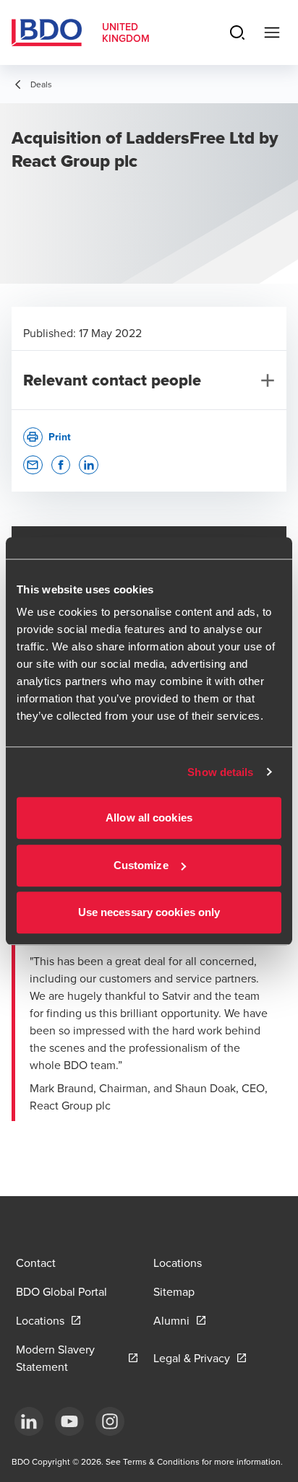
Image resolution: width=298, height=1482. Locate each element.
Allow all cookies (149, 817)
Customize (141, 865)
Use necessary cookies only (149, 912)
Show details (220, 772)
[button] (33, 465)
